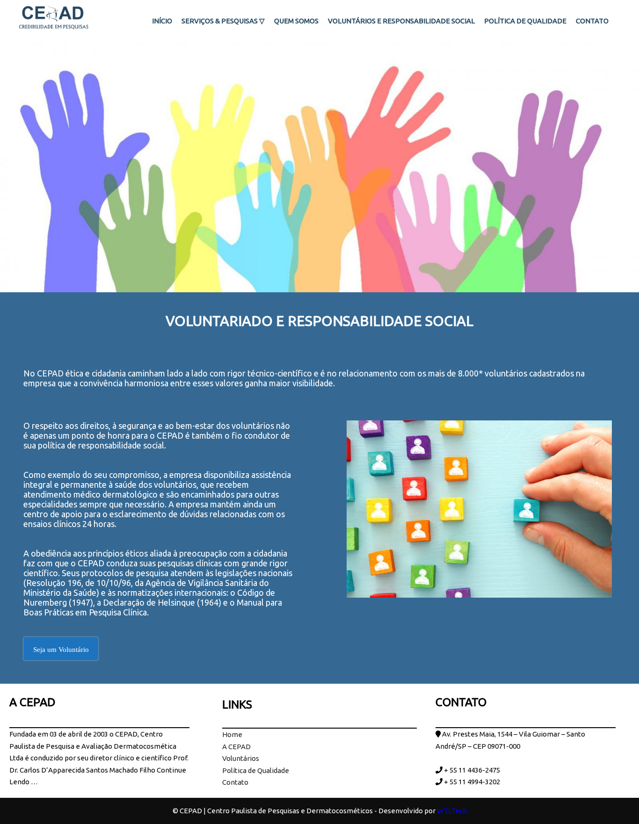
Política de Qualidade (255, 770)
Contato (235, 782)
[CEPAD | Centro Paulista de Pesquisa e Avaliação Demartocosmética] (54, 21)
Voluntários (240, 758)
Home (232, 734)
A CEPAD (236, 747)
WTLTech (452, 811)
